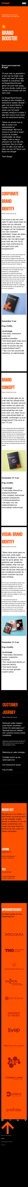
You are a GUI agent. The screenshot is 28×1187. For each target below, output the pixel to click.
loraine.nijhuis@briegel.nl (8, 856)
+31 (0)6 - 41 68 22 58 (8, 878)
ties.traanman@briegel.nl (8, 876)
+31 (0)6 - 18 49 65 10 (8, 858)
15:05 (2, 1138)
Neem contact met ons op (9, 213)
